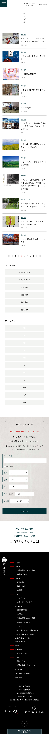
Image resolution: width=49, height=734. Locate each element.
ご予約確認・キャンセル (26, 665)
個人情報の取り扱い (22, 673)
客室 (17, 594)
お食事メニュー (24, 272)
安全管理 (24, 287)
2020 (24, 373)
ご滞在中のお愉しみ (22, 622)
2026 (24, 328)
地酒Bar (20, 614)
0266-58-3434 (29, 4)
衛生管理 (24, 302)
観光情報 (24, 309)
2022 (24, 358)
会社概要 (18, 677)
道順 (17, 645)
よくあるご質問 (21, 653)
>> (40, 256)
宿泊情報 (24, 295)
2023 (24, 350)
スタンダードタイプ (24, 602)
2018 (24, 387)
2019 (24, 380)
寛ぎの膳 (20, 582)
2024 (24, 343)
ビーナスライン (21, 626)
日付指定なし (11, 466)
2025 (24, 335)
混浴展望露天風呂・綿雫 (26, 570)
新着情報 (24, 18)
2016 (24, 402)
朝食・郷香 (21, 586)
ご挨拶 (17, 562)
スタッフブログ (24, 280)
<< (9, 256)
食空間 (19, 590)
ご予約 (17, 657)
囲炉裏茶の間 (22, 610)
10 (33, 256)
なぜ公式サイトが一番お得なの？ (27, 630)
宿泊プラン (21, 661)
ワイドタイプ (22, 598)
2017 (24, 395)
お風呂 (17, 566)
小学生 (11, 494)
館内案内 (18, 606)
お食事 (17, 578)
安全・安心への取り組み (24, 634)
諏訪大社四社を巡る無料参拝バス (22, 640)
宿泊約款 (18, 669)
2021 (24, 365)
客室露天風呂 (22, 574)
